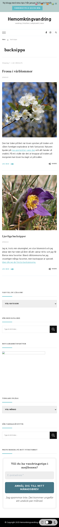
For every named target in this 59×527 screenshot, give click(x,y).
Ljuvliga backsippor (14, 236)
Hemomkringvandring (29, 19)
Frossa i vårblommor (17, 71)
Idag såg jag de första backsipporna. (19, 262)
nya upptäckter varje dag (23, 150)
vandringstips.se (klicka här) (27, 8)
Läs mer (5, 164)
